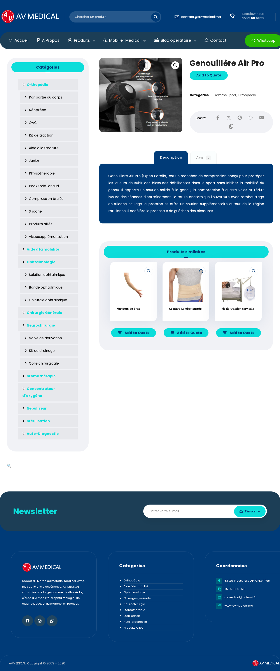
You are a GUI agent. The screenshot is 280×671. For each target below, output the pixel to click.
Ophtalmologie (134, 592)
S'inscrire (252, 511)
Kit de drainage (42, 350)
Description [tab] (171, 157)
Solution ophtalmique (47, 274)
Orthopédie (247, 95)
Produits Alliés (133, 628)
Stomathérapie (134, 610)
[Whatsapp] (52, 620)
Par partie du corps (45, 97)
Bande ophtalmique (46, 287)
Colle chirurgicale (44, 363)
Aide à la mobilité (136, 586)
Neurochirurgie (134, 604)
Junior (34, 160)
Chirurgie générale (137, 598)
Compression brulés (46, 198)
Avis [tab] (203, 157)
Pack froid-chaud (44, 186)
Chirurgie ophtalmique (48, 300)
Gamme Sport (225, 95)
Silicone (35, 211)
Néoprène (37, 109)
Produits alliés (40, 224)
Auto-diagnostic (135, 622)
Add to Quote (208, 75)
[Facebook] (27, 620)
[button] (175, 65)
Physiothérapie (42, 173)
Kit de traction (41, 135)
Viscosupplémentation (48, 236)
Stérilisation (132, 616)
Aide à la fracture (44, 147)
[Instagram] (39, 620)
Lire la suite (136, 321)
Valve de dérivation (45, 338)
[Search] (153, 17)
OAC (33, 122)
